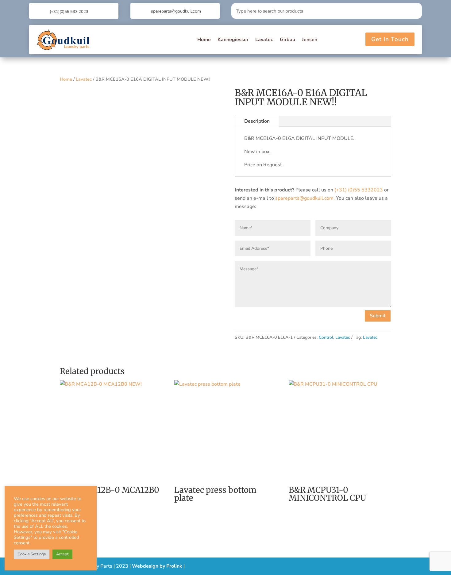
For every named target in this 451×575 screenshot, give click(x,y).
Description (257, 121)
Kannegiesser (233, 39)
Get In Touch (390, 39)
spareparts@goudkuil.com (176, 11)
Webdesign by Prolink (157, 566)
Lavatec (264, 39)
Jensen (309, 39)
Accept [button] (62, 554)
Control (326, 337)
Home (204, 39)
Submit (378, 315)
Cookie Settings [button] (31, 554)
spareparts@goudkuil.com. (305, 198)
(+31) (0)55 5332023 (358, 190)
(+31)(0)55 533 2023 (69, 11)
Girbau (287, 39)
